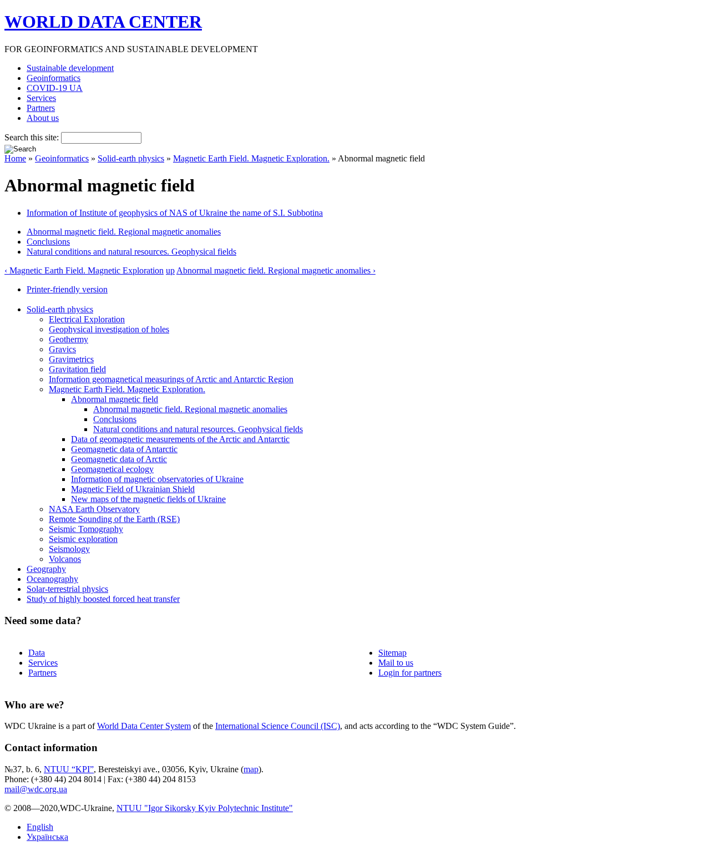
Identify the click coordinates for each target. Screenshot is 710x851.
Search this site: (32, 137)
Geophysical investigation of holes (109, 329)
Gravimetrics (71, 359)
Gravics (62, 349)
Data (36, 652)
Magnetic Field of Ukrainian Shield (133, 489)
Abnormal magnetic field (114, 399)
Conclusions (48, 241)
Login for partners (410, 672)
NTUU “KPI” (69, 769)
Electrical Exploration (87, 319)
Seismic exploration (83, 539)
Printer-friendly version (67, 289)
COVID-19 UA (55, 88)
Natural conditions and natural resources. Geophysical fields (131, 251)
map (251, 769)
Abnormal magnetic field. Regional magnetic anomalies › (276, 270)
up (170, 270)
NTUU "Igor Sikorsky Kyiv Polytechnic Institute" (204, 808)
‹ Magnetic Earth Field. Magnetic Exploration (84, 270)
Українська (47, 837)
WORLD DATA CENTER (103, 22)
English (40, 827)
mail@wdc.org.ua (35, 789)
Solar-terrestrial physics (67, 589)
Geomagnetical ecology (112, 469)
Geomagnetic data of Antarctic (124, 449)
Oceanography (52, 579)
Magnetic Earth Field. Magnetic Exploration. (251, 158)
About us (43, 118)
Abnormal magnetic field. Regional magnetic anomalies (124, 231)
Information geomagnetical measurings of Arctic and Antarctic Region (171, 379)
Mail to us (395, 662)
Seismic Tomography (86, 529)
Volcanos (65, 559)
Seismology (69, 549)
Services (41, 98)
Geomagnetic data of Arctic (119, 459)
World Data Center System (144, 726)
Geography (46, 569)
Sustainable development (70, 68)
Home (15, 158)
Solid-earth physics (131, 158)
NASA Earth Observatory (94, 509)
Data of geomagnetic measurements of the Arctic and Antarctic (180, 439)
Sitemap (392, 652)
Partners (41, 108)
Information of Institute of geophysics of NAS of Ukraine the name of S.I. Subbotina (175, 212)
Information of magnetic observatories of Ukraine (157, 479)
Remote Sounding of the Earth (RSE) (114, 519)
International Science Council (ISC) (277, 726)
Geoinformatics (53, 78)
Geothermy (68, 339)
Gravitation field (77, 369)
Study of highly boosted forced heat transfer (103, 599)
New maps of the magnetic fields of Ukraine (148, 499)
